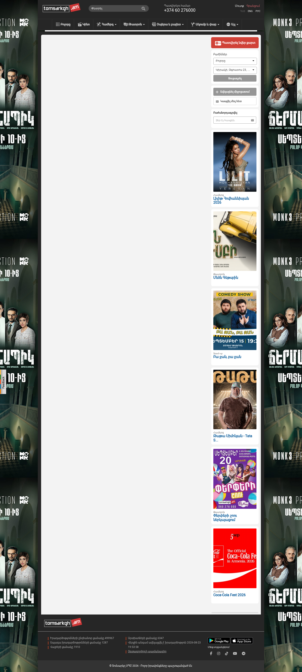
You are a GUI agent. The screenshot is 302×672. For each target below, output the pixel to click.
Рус (258, 11)
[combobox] (235, 61)
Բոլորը (66, 24)
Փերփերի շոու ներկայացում (225, 517)
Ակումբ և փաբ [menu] (206, 24)
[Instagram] (218, 653)
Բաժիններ (220, 54)
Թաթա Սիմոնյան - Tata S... (232, 438)
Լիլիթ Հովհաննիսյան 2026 (231, 200)
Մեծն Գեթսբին (225, 278)
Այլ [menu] (233, 24)
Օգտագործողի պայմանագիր (147, 651)
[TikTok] (226, 653)
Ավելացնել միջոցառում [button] (235, 91)
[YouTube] (235, 653)
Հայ (242, 11)
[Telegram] (243, 653)
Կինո (86, 24)
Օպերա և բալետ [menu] (169, 24)
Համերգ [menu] (108, 24)
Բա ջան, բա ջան (227, 357)
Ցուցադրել (235, 78)
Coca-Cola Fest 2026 (229, 595)
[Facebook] (211, 653)
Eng (250, 11)
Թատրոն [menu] (135, 24)
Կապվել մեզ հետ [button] (231, 101)
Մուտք (239, 6)
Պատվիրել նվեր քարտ (238, 42)
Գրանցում (253, 6)
